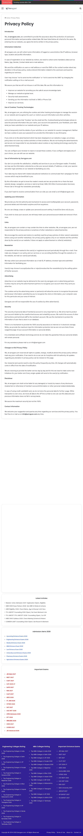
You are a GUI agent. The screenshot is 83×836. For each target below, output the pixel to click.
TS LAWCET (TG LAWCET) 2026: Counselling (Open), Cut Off (26, 615)
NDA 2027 (9, 690)
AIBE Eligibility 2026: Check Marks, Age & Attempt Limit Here (25, 609)
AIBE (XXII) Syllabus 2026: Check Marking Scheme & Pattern (26, 618)
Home (8, 18)
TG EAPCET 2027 (64, 798)
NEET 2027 (62, 754)
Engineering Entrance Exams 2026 (17, 639)
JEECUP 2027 (63, 791)
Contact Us (77, 832)
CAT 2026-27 (63, 764)
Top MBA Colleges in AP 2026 (40, 794)
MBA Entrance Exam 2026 (14, 646)
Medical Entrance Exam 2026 (15, 643)
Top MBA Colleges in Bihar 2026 (41, 773)
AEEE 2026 (9, 697)
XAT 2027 (62, 758)
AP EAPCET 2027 (64, 794)
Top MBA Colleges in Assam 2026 (41, 776)
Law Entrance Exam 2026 (14, 649)
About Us (69, 832)
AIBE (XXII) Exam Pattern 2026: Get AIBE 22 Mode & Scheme (26, 606)
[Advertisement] (41, 436)
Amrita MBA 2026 (64, 771)
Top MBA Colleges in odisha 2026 (41, 797)
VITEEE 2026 (63, 774)
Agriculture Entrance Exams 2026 (17, 659)
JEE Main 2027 (63, 751)
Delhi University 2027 (65, 788)
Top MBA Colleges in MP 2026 (40, 780)
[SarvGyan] (11, 8)
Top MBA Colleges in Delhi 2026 (41, 754)
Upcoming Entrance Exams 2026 (16, 636)
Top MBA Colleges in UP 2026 (40, 758)
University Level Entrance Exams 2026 (18, 653)
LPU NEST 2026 (64, 778)
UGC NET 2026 (63, 781)
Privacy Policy (51, 832)
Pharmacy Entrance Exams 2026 (16, 656)
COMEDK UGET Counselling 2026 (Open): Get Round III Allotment (27, 621)
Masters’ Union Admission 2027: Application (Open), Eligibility (26, 603)
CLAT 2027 (62, 761)
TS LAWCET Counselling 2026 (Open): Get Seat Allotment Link (26, 612)
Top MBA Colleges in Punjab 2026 (41, 761)
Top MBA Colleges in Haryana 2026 (42, 764)
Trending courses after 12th (22, 2)
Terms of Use (61, 832)
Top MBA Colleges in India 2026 (41, 751)
